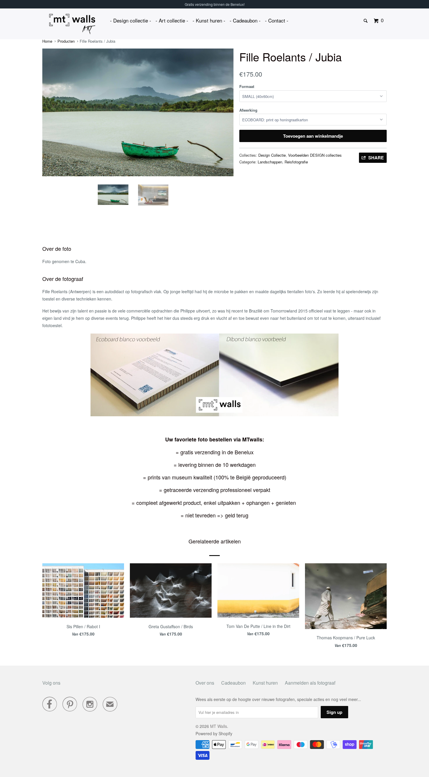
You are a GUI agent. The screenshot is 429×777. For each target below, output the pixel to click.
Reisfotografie (296, 162)
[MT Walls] (72, 24)
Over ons (205, 682)
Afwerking (248, 110)
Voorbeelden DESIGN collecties (315, 155)
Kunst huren (265, 682)
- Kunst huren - (209, 20)
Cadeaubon (233, 682)
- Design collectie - (130, 20)
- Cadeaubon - (245, 20)
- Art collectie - (172, 20)
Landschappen (270, 162)
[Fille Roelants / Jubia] (166, 114)
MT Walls (218, 726)
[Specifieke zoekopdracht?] (365, 20)
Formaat (246, 86)
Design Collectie (272, 155)
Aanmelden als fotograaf (310, 682)
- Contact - (276, 20)
